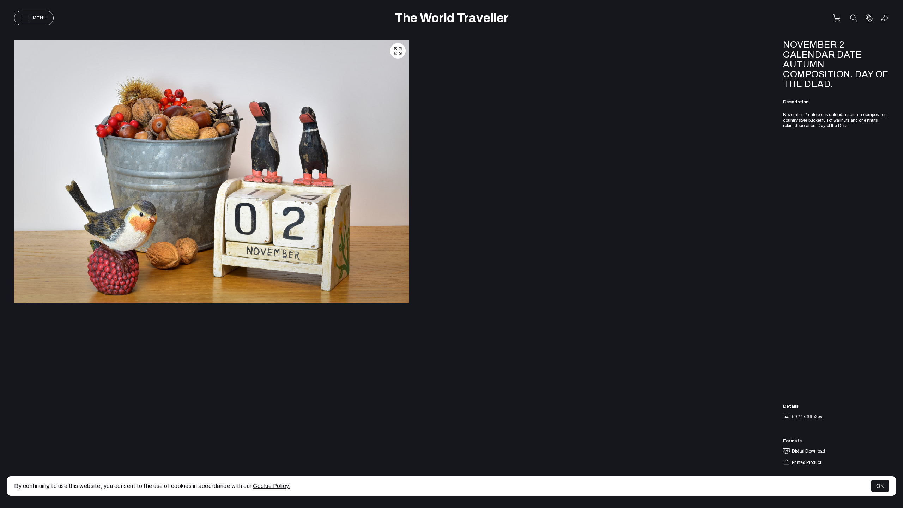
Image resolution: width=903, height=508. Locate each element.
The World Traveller (452, 18)
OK (880, 486)
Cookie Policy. (271, 486)
